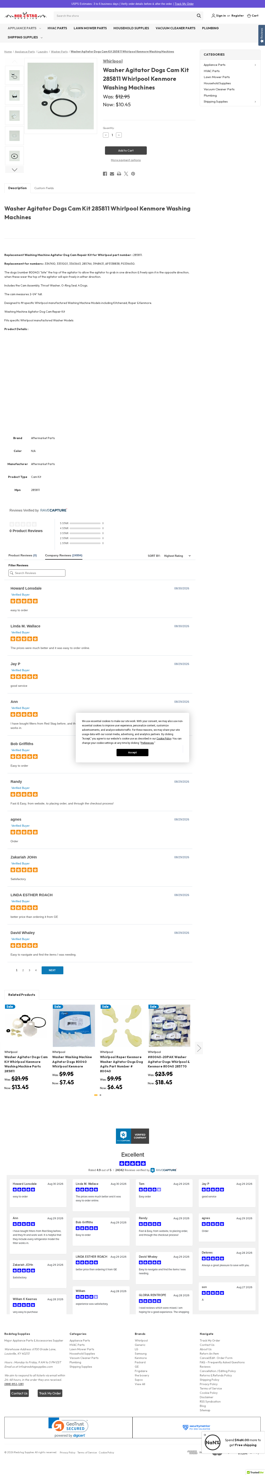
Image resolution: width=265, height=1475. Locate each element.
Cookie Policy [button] (164, 738)
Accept (132, 752)
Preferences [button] (147, 742)
